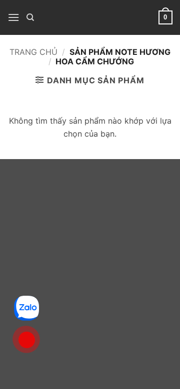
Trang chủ (34, 52)
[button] (14, 17)
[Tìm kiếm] (30, 17)
